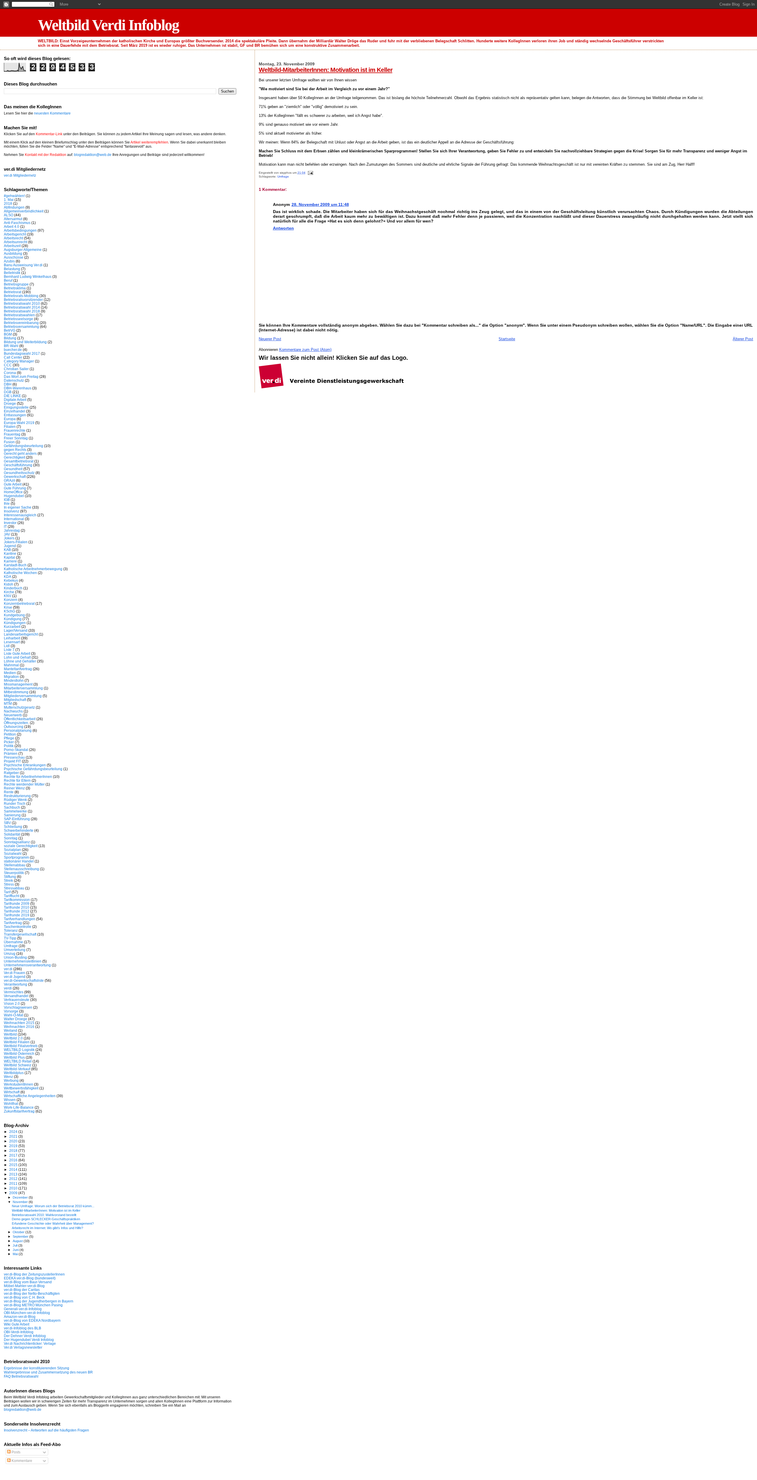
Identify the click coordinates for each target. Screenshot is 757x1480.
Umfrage (283, 176)
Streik (8, 880)
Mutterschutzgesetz (19, 707)
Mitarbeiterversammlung (23, 688)
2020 (13, 1141)
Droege (10, 403)
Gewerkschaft (15, 476)
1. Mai (9, 199)
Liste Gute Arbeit (17, 653)
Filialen (10, 426)
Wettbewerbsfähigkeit (21, 1088)
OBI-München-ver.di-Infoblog (27, 1313)
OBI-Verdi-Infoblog (18, 1332)
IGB (7, 500)
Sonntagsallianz (17, 842)
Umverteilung (14, 950)
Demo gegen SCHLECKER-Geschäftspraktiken (46, 1219)
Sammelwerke (15, 811)
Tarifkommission (17, 900)
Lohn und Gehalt (17, 657)
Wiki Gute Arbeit (16, 1324)
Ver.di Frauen (14, 973)
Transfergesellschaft (20, 934)
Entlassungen (15, 415)
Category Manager (19, 361)
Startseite (507, 339)
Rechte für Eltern (17, 780)
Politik (9, 746)
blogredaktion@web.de (92, 155)
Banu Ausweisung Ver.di (23, 265)
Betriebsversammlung (21, 326)
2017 (13, 1155)
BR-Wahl (11, 346)
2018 (8, 203)
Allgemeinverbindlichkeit (23, 211)
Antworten (283, 228)
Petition (10, 734)
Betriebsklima (15, 288)
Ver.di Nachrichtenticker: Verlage (30, 1343)
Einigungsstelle (16, 407)
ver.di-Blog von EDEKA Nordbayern (32, 1320)
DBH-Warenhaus (17, 388)
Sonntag (10, 838)
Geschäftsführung (18, 465)
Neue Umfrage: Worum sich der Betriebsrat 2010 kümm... (53, 1206)
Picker (9, 742)
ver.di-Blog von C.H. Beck (24, 1297)
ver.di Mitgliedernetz (20, 175)
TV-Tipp (10, 938)
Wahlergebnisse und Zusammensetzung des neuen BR (48, 1372)
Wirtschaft (12, 1092)
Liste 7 (9, 650)
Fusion (9, 442)
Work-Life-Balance (19, 1107)
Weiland (10, 1030)
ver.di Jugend (14, 976)
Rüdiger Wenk (15, 800)
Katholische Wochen (20, 573)
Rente (9, 792)
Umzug (9, 953)
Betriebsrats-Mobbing (21, 296)
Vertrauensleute (16, 1000)
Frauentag (12, 434)
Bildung (10, 338)
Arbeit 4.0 (11, 226)
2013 (13, 1174)
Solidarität (12, 834)
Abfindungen (14, 207)
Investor (10, 523)
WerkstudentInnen (18, 1084)
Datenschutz (14, 380)
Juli (15, 1245)
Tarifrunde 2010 (16, 907)
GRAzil (9, 480)
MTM (8, 703)
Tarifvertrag (13, 923)
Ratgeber (11, 773)
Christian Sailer (16, 369)
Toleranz (11, 930)
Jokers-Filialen (16, 542)
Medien (10, 673)
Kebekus (11, 580)
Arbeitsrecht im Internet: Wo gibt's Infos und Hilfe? (47, 1228)
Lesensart (12, 642)
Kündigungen (15, 623)
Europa (10, 419)
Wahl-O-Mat (13, 1015)
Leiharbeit (12, 638)
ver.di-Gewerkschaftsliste (24, 980)
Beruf (8, 280)
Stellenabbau (14, 865)
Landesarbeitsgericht (21, 634)
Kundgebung (14, 615)
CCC (8, 365)
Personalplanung (18, 730)
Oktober (19, 1232)
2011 (13, 1183)
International (14, 519)
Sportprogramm (16, 857)
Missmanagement (18, 684)
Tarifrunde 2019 (16, 915)
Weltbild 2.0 (13, 1038)
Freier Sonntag (16, 438)
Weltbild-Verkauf (17, 1069)
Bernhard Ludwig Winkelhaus (27, 276)
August (18, 1241)
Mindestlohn (14, 680)
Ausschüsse (13, 257)
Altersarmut (13, 219)
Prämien (10, 753)
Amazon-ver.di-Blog (19, 1316)
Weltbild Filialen (17, 1042)
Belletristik (12, 273)
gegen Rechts (15, 450)
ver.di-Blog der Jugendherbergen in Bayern (38, 1301)
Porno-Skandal (16, 750)
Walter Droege (15, 1019)
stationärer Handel (19, 861)
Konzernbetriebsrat (19, 603)
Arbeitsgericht (15, 234)
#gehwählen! (14, 196)
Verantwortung (15, 984)
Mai (16, 1254)
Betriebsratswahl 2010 (22, 303)
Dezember (21, 1197)
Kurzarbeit (12, 626)
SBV (7, 823)
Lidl (7, 646)
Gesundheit (13, 469)
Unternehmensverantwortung (27, 965)
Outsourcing (13, 726)
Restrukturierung (17, 796)
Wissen (10, 1100)
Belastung (12, 269)
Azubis (9, 261)
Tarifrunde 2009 (16, 903)
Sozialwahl (13, 853)
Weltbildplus (14, 1073)
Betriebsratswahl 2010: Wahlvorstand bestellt (44, 1215)
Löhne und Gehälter (20, 661)
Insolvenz (11, 511)
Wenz (8, 1076)
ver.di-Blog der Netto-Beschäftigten (32, 1293)
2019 (13, 1146)
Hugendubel (14, 496)
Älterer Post (743, 339)
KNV (7, 596)
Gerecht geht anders (20, 453)
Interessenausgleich (20, 515)
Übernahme (13, 942)
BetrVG (9, 330)
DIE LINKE (12, 396)
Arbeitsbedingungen (20, 230)
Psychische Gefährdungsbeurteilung (33, 769)
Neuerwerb (13, 715)
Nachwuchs (13, 711)
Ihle (7, 503)
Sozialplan (12, 850)
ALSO (8, 215)
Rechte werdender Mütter (24, 784)
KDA (7, 576)
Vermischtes (13, 992)
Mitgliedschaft (15, 700)
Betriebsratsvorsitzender (23, 300)
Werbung (11, 1080)
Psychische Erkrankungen (25, 765)
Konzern (10, 600)
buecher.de (13, 350)
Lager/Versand (16, 630)
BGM (8, 334)
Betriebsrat (12, 292)
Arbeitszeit (12, 246)
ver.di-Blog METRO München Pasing (33, 1305)
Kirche (9, 592)
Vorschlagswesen (18, 1007)
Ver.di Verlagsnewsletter (23, 1347)
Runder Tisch (14, 803)
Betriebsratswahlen (19, 315)
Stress (9, 884)
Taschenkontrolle (17, 926)
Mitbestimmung (16, 692)
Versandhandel (16, 996)
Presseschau (14, 757)
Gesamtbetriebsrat (18, 461)
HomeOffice (13, 492)
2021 (13, 1136)
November (21, 1202)
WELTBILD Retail (18, 1061)
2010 (13, 1188)
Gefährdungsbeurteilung (23, 446)
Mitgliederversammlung (23, 696)
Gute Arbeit (13, 484)
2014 (13, 1169)
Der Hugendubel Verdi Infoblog (29, 1340)
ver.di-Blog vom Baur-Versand (28, 1282)
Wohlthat (11, 1103)
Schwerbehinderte (18, 830)
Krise (8, 607)
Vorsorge (11, 1011)
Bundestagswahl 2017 (22, 353)
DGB (8, 392)
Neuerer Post (270, 339)
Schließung (13, 826)
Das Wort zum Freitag (21, 376)
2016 (13, 1160)
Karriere (10, 561)
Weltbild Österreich (19, 1053)
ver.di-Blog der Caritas (22, 1290)
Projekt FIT (12, 761)
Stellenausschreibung (21, 869)
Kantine (10, 553)
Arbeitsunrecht (15, 242)
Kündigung (13, 619)
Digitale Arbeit (15, 400)
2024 (13, 1132)
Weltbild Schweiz (17, 1065)
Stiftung (10, 876)
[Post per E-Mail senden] (309, 172)
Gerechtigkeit (14, 457)
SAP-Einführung (17, 819)
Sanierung (12, 815)
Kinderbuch (13, 588)
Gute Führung (15, 488)
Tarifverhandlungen (19, 919)
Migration (11, 676)
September (21, 1236)
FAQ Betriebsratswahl (21, 1376)
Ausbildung (13, 253)
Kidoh (8, 584)
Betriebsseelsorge (18, 319)
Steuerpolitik (14, 873)
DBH (8, 384)
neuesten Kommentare (52, 113)
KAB (7, 550)
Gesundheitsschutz (19, 473)
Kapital (9, 557)
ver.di (8, 969)
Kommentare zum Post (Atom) (305, 349)
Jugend (10, 546)
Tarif (7, 892)
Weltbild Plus (14, 1057)
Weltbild (10, 1034)
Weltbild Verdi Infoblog (108, 25)
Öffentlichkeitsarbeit (19, 719)
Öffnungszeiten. (16, 723)
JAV (7, 534)
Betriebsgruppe (16, 284)
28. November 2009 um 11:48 (320, 204)
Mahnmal (11, 665)
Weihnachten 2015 (19, 1023)
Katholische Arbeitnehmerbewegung (33, 569)
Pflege (9, 738)
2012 (13, 1179)
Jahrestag (12, 530)
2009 (13, 1193)
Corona (10, 373)
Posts (15, 1452)
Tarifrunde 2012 (16, 911)
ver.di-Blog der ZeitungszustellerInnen (34, 1274)
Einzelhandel (14, 411)
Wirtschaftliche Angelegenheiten (30, 1096)
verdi (8, 988)
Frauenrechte (14, 430)
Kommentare (21, 1461)
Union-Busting (15, 957)
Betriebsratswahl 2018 (22, 311)
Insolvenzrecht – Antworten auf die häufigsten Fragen (46, 1430)
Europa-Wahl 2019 (19, 423)
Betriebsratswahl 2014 (22, 307)
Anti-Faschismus (17, 223)
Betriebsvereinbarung (21, 323)
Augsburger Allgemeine (23, 249)
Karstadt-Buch (15, 565)
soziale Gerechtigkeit (21, 846)
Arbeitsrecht (13, 238)
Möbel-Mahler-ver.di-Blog (24, 1286)
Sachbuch (12, 807)
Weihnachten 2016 (19, 1026)
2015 (13, 1165)
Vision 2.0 (12, 1003)
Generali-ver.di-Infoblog (23, 1309)
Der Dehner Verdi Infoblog (25, 1336)
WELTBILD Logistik (19, 1050)
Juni (16, 1250)
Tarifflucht (11, 896)
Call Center (13, 357)
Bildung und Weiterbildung (25, 342)
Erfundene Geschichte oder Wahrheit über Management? (53, 1223)
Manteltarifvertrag (18, 669)
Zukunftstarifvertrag (19, 1111)
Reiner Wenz (14, 788)
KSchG (9, 611)
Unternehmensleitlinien (22, 961)
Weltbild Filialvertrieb (21, 1046)
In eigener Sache (17, 507)
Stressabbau (14, 888)
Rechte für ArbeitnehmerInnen (28, 776)
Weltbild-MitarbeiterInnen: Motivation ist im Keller (325, 69)
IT (5, 526)
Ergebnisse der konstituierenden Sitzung (36, 1368)
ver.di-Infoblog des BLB (22, 1328)
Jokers (9, 538)
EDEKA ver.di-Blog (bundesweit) (30, 1278)
